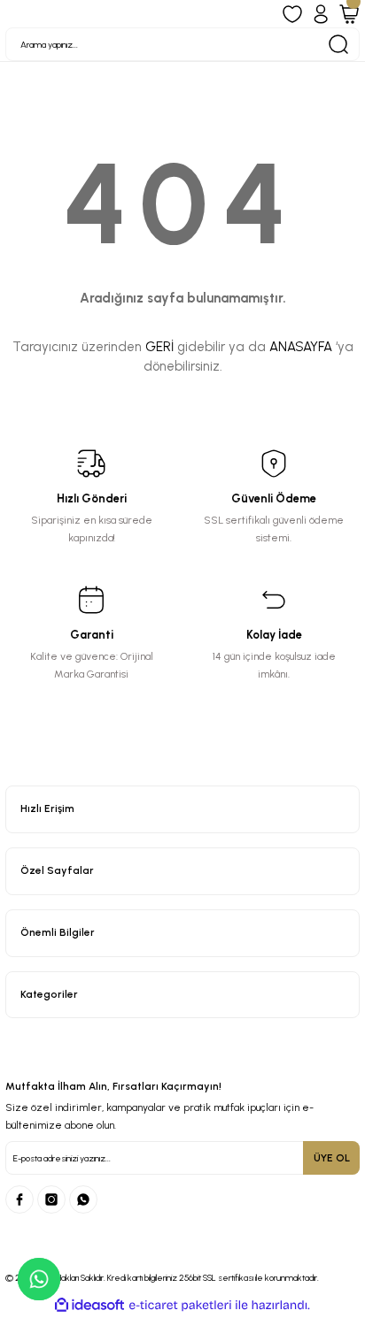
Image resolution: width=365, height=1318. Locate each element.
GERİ (159, 347)
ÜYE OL (332, 1158)
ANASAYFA (300, 347)
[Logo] (182, 768)
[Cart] (349, 14)
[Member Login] (320, 14)
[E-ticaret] (180, 1305)
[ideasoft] (89, 1306)
